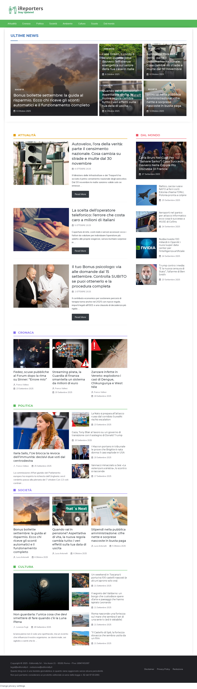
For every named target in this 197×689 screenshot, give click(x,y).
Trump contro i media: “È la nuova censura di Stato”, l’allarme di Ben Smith (172, 270)
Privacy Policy (163, 669)
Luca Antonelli (22, 557)
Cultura (81, 23)
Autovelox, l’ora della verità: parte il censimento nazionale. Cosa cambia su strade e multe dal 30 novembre (165, 61)
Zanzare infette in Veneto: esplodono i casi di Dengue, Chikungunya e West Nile (107, 379)
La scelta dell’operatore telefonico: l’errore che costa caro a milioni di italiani (98, 215)
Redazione (178, 669)
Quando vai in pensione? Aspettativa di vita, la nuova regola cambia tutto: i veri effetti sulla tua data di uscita (120, 98)
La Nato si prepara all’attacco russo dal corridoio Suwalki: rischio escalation (107, 416)
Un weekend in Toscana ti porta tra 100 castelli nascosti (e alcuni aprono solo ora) (109, 577)
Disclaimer (149, 669)
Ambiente (68, 23)
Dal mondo (109, 23)
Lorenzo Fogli (22, 627)
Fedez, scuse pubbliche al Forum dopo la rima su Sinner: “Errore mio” (31, 375)
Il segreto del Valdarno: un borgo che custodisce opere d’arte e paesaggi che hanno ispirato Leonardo (107, 598)
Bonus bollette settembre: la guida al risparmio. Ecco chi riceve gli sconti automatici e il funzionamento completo (51, 100)
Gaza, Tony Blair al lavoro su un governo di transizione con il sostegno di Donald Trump (97, 434)
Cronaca (26, 23)
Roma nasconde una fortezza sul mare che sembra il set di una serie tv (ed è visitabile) (108, 616)
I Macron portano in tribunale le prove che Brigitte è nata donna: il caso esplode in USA (108, 449)
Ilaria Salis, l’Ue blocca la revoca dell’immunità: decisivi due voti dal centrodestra (39, 457)
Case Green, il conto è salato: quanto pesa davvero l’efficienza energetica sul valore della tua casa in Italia (118, 61)
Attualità (12, 23)
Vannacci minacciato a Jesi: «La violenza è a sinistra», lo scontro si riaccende (109, 468)
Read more (80, 194)
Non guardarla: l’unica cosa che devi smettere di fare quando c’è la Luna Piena (40, 618)
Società (53, 23)
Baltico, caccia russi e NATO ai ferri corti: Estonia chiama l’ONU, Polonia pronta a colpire (172, 191)
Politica (40, 23)
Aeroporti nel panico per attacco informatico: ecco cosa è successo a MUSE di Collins (172, 217)
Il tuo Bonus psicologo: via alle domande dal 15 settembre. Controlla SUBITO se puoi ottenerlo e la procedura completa (99, 276)
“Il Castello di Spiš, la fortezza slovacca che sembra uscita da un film (108, 635)
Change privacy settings (12, 685)
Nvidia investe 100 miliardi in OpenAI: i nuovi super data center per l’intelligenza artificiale (172, 245)
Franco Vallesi (22, 384)
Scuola (94, 23)
